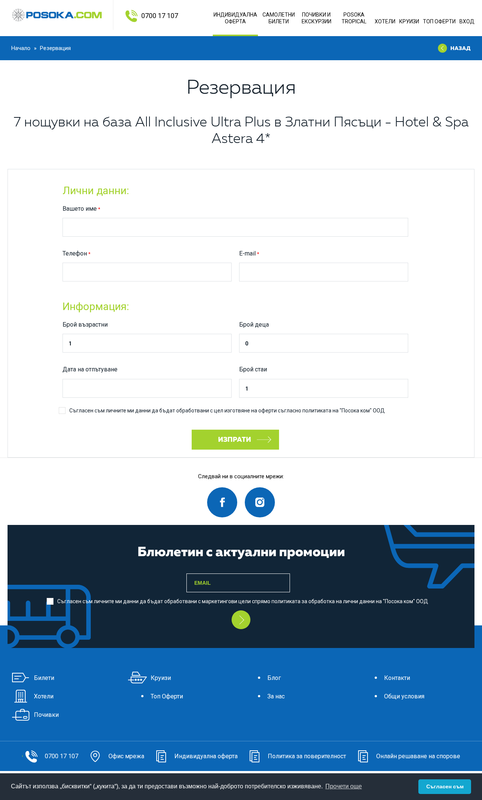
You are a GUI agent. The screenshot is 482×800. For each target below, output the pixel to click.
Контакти (397, 677)
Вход (466, 21)
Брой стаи (253, 369)
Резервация (55, 48)
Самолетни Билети (278, 18)
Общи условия (404, 696)
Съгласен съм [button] (445, 786)
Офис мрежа (126, 756)
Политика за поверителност (307, 756)
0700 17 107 (159, 16)
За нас (276, 696)
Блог (274, 677)
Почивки (46, 714)
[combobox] (147, 343)
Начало (21, 48)
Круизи (409, 21)
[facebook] (222, 502)
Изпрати (235, 439)
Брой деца (254, 324)
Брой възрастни (85, 324)
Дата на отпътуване (90, 369)
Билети (44, 677)
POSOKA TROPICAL (354, 18)
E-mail (247, 253)
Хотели (385, 21)
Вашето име (80, 208)
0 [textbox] (246, 344)
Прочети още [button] (343, 786)
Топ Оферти (439, 21)
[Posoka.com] (56, 15)
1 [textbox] (70, 344)
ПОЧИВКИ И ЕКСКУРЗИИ (316, 18)
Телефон (75, 253)
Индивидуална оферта (235, 18)
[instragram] (260, 502)
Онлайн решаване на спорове (418, 756)
